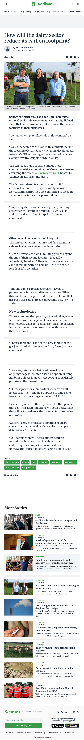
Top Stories (7, 11)
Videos (71, 11)
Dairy (22, 11)
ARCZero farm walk (47, 173)
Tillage (36, 11)
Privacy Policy (40, 733)
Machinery (45, 11)
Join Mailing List (23, 725)
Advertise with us (55, 733)
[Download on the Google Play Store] (72, 726)
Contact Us (9, 733)
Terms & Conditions (24, 733)
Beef (16, 11)
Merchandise (69, 733)
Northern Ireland (59, 11)
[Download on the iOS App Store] (57, 726)
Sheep (28, 11)
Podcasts (80, 11)
